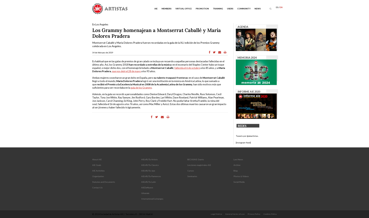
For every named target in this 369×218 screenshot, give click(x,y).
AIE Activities (98, 170)
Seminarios (192, 176)
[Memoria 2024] (256, 72)
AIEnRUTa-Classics (150, 165)
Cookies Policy (270, 214)
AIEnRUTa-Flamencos (151, 176)
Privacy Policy (254, 214)
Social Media (239, 182)
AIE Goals (96, 165)
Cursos (190, 170)
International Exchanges (152, 199)
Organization (98, 176)
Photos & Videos (241, 176)
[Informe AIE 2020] (256, 106)
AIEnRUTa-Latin (148, 182)
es (277, 7)
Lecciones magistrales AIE (199, 165)
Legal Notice (216, 214)
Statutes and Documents (103, 182)
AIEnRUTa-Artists (149, 159)
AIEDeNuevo (147, 187)
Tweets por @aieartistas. (247, 136)
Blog (236, 170)
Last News (238, 159)
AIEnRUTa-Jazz (148, 170)
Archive (237, 165)
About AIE (97, 159)
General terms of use (235, 214)
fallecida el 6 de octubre (187, 67)
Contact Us (97, 187)
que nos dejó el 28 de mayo (126, 71)
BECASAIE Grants (195, 159)
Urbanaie (145, 193)
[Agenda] (256, 39)
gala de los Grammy (141, 87)
